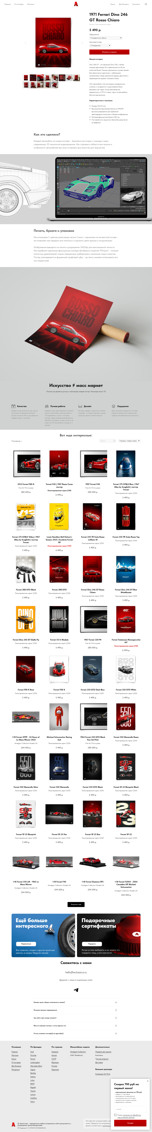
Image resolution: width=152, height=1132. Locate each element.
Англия (54, 1055)
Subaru (33, 1077)
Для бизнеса (124, 4)
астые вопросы (102, 1059)
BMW (32, 1084)
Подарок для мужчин (103, 1052)
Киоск (112, 4)
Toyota (32, 1091)
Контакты (136, 4)
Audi (32, 1052)
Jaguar (32, 1069)
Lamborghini (35, 1062)
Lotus (32, 1080)
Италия (54, 1066)
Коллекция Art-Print (102, 1074)
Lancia (32, 1094)
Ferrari (32, 1059)
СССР (54, 1059)
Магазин (30, 4)
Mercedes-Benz (36, 1066)
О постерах (18, 4)
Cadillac (33, 1098)
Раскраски (16, 1069)
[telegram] (145, 4)
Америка (55, 1052)
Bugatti (33, 1087)
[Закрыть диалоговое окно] (147, 1081)
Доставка (99, 1062)
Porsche (33, 1055)
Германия (55, 1069)
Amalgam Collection (78, 1052)
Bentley (33, 1073)
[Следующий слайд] (82, 43)
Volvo (32, 1102)
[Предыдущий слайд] (25, 43)
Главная (7, 4)
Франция (55, 1062)
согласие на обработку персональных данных (129, 1116)
